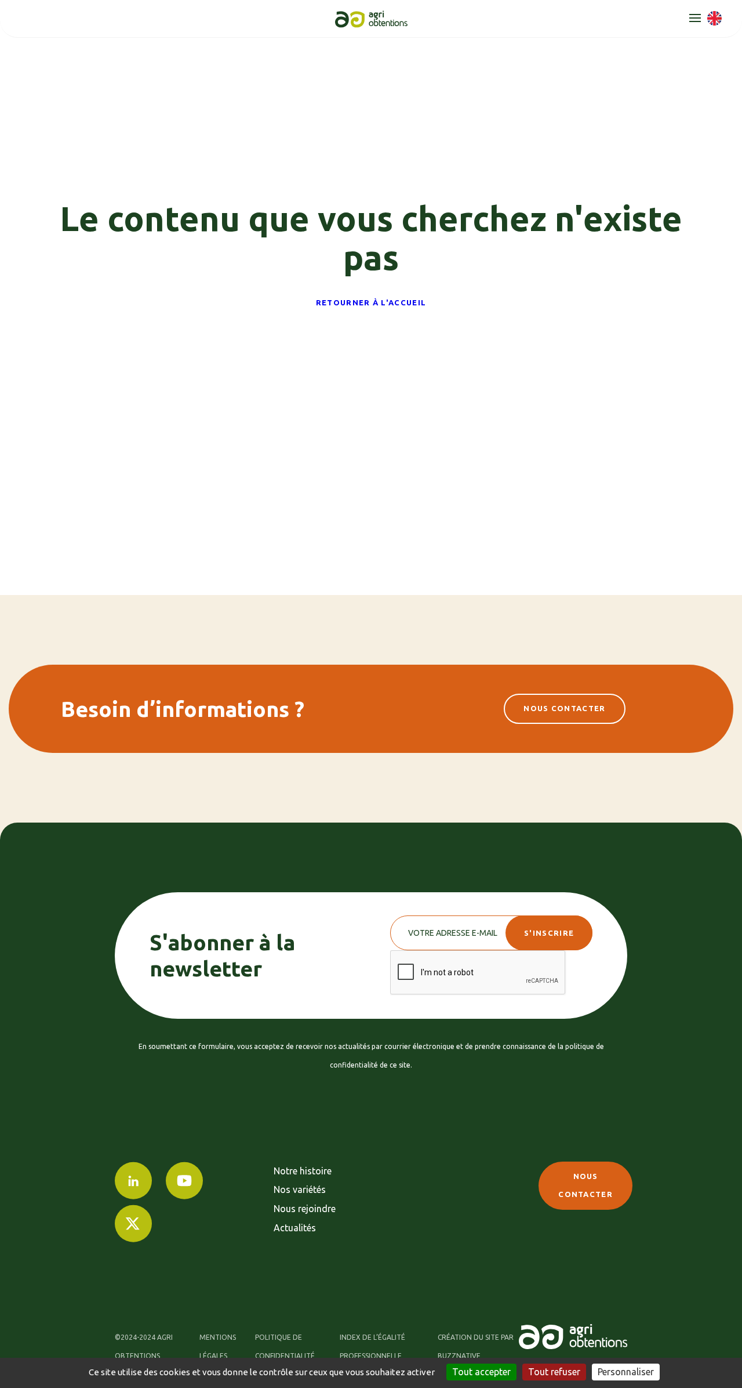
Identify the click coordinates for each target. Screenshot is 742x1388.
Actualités (295, 1228)
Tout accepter (481, 1372)
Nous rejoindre (305, 1208)
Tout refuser (554, 1372)
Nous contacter (564, 708)
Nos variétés (300, 1189)
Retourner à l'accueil (371, 302)
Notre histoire (303, 1171)
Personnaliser (626, 1372)
